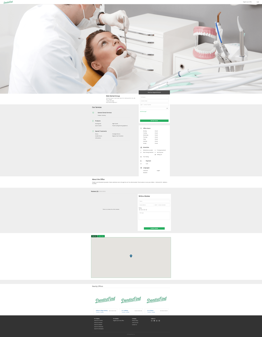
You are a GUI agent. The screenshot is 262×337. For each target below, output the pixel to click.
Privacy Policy (135, 320)
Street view (101, 236)
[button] (131, 256)
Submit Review (154, 228)
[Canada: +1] (141, 104)
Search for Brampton (99, 328)
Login (257, 2)
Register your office (247, 2)
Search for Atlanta (98, 324)
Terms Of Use (135, 322)
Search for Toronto (98, 320)
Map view (94, 236)
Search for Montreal (98, 326)
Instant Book (154, 120)
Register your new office (118, 320)
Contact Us (134, 324)
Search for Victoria (98, 322)
